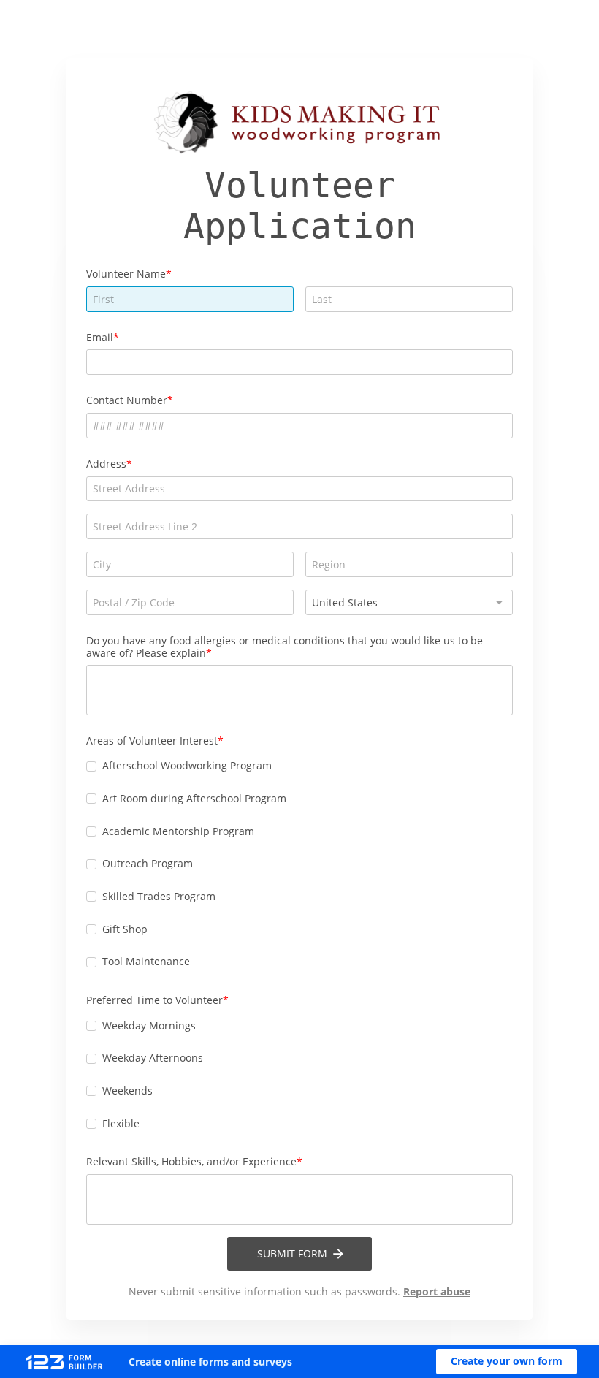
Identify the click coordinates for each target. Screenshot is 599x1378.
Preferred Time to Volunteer (154, 1000)
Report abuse (436, 1291)
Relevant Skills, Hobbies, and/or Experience (191, 1161)
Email (99, 337)
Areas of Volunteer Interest (152, 740)
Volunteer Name (126, 274)
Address (106, 464)
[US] (409, 602)
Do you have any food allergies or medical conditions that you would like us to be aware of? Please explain (284, 646)
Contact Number (126, 400)
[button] (506, 1361)
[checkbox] (91, 766)
